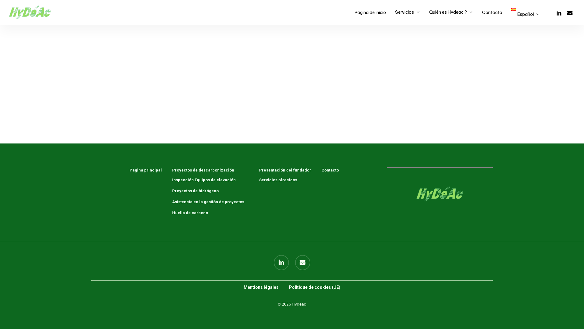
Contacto (330, 170)
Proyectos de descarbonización (203, 170)
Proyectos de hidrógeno (195, 191)
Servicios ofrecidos (278, 180)
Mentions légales (261, 287)
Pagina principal (146, 170)
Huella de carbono (190, 212)
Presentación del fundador (285, 170)
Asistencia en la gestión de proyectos (208, 202)
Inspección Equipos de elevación (204, 180)
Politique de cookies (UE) (314, 287)
